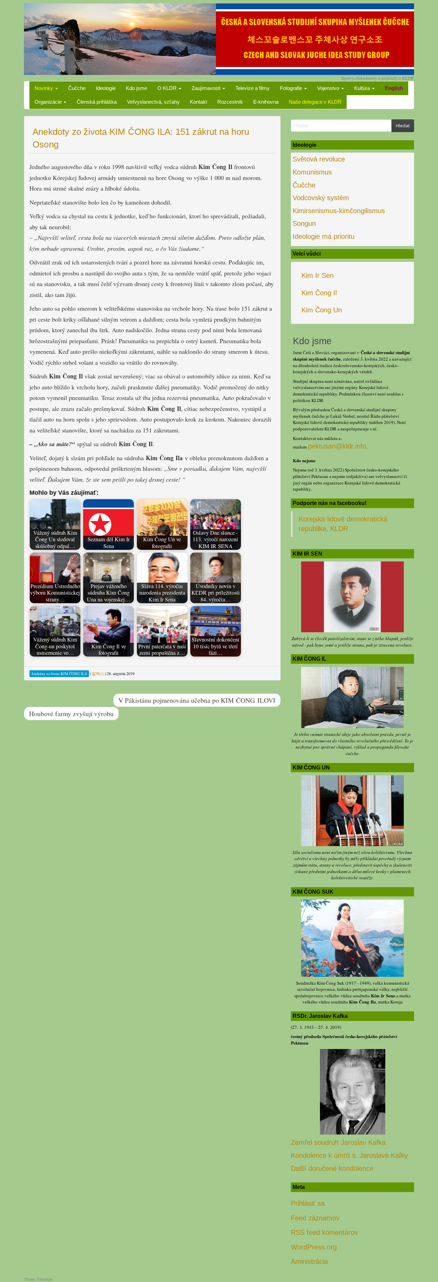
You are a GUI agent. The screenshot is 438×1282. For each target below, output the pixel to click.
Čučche (77, 88)
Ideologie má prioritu (324, 236)
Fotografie (292, 88)
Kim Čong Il (319, 293)
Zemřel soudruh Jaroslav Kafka (338, 1142)
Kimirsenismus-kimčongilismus (339, 211)
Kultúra (362, 88)
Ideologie (106, 88)
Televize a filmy (252, 88)
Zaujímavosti (207, 88)
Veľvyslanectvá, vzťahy (153, 102)
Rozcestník (230, 102)
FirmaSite (45, 1279)
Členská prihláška (97, 102)
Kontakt (198, 102)
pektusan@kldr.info (337, 446)
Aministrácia (309, 1261)
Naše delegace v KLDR (315, 102)
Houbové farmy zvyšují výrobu (71, 713)
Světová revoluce (319, 159)
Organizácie (49, 102)
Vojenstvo (328, 88)
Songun (304, 223)
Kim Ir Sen (317, 275)
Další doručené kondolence (332, 1168)
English (394, 88)
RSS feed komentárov (324, 1232)
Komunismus (312, 172)
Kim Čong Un (321, 310)
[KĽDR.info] (219, 38)
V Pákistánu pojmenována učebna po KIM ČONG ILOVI (196, 700)
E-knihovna (266, 102)
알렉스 (98, 673)
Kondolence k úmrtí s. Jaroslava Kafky (349, 1155)
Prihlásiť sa (308, 1203)
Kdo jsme (136, 88)
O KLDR (167, 88)
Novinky (44, 88)
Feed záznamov (315, 1218)
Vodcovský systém (321, 198)
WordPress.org (314, 1247)
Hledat (403, 125)
